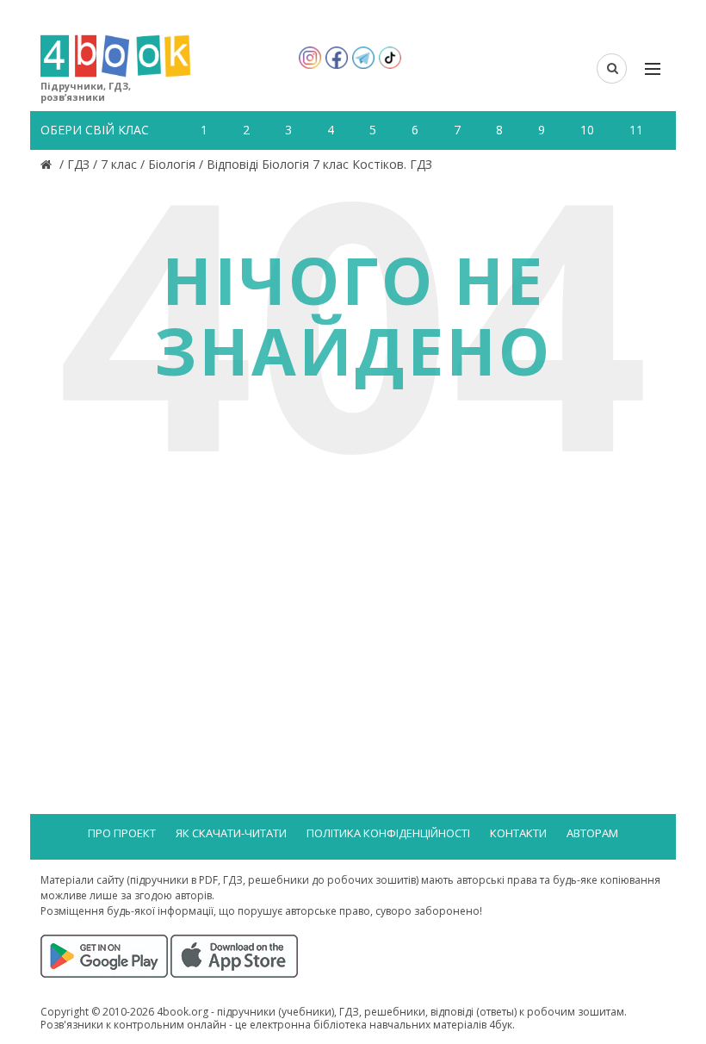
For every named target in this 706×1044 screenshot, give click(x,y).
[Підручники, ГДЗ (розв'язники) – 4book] (48, 164)
